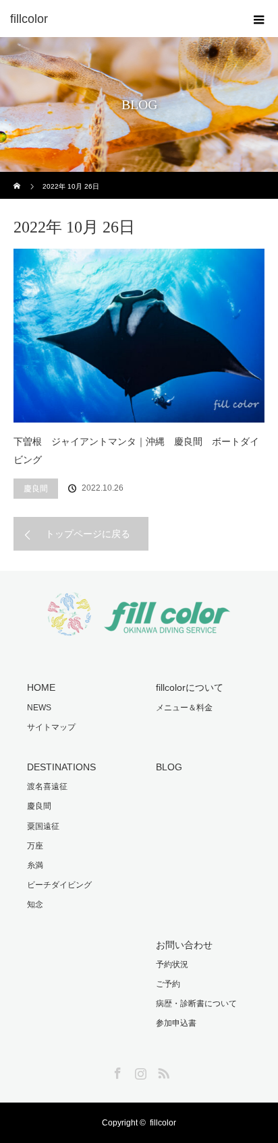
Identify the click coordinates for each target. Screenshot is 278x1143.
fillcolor (163, 1122)
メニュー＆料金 (184, 707)
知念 (35, 904)
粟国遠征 (43, 826)
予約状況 (172, 964)
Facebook (116, 1071)
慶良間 (36, 488)
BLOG (169, 767)
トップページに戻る (87, 533)
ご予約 (168, 984)
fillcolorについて (189, 687)
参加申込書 (176, 1023)
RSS (162, 1071)
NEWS (39, 707)
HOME (41, 687)
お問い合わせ (184, 944)
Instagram (139, 1071)
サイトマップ (51, 727)
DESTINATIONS (61, 767)
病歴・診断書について (196, 1003)
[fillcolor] (118, 19)
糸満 (35, 865)
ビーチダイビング (59, 885)
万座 (35, 846)
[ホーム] (17, 177)
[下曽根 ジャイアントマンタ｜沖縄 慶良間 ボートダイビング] (139, 336)
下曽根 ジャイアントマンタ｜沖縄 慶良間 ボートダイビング (136, 450)
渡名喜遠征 (47, 786)
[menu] (259, 19)
